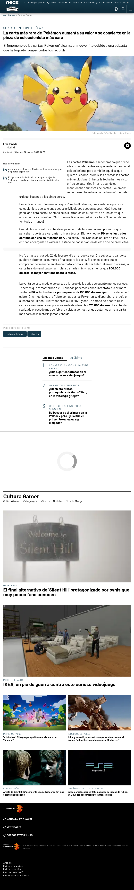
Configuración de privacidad (16, 875)
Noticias (58, 501)
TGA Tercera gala (92, 2)
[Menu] (130, 9)
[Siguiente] (128, 2)
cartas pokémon (15, 333)
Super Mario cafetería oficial (114, 2)
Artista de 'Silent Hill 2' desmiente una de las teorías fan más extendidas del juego (33, 793)
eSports (45, 501)
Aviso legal (8, 863)
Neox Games (9, 15)
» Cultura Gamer (24, 15)
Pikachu (34, 333)
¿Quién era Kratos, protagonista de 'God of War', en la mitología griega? (68, 392)
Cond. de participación (13, 872)
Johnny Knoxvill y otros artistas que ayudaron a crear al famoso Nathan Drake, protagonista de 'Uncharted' (96, 738)
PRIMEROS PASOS (12, 733)
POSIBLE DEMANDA (13, 680)
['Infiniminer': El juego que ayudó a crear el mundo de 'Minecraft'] (34, 713)
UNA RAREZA (10, 585)
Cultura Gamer (21, 496)
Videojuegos (30, 501)
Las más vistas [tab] (52, 357)
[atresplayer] (116, 9)
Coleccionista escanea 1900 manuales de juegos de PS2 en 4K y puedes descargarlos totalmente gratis (98, 793)
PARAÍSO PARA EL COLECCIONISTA (85, 788)
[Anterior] (24, 2)
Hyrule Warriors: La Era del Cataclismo (64, 2)
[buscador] (123, 9)
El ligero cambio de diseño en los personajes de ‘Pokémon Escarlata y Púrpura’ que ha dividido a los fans (33, 180)
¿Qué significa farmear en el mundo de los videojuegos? (67, 373)
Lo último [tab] (75, 357)
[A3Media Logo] (13, 811)
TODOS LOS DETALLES (79, 733)
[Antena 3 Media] (11, 847)
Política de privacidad (13, 866)
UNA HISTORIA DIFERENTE (64, 385)
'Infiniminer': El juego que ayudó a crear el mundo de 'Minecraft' (30, 738)
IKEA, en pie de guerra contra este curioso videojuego (59, 684)
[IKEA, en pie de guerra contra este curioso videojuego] (67, 641)
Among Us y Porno (36, 2)
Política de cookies (12, 869)
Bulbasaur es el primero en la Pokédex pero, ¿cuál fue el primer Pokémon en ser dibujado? (68, 418)
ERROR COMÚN (11, 788)
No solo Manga (74, 501)
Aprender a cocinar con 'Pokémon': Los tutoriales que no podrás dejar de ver (34, 170)
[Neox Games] (16, 9)
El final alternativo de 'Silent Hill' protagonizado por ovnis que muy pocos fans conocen (66, 592)
